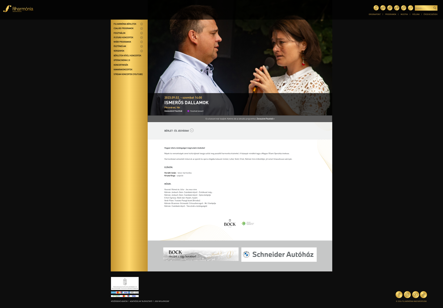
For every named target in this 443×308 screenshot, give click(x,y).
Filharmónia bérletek (125, 24)
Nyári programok (122, 41)
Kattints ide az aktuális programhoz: (250, 118)
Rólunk (416, 14)
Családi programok (123, 28)
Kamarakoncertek (123, 69)
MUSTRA (404, 14)
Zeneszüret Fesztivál (173, 111)
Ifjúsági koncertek (123, 37)
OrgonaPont (375, 14)
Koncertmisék (121, 65)
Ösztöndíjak (120, 46)
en (410, 8)
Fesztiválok (119, 33)
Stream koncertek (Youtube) (128, 74)
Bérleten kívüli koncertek (127, 55)
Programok (390, 14)
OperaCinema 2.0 (122, 60)
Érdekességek (430, 14)
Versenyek (119, 50)
